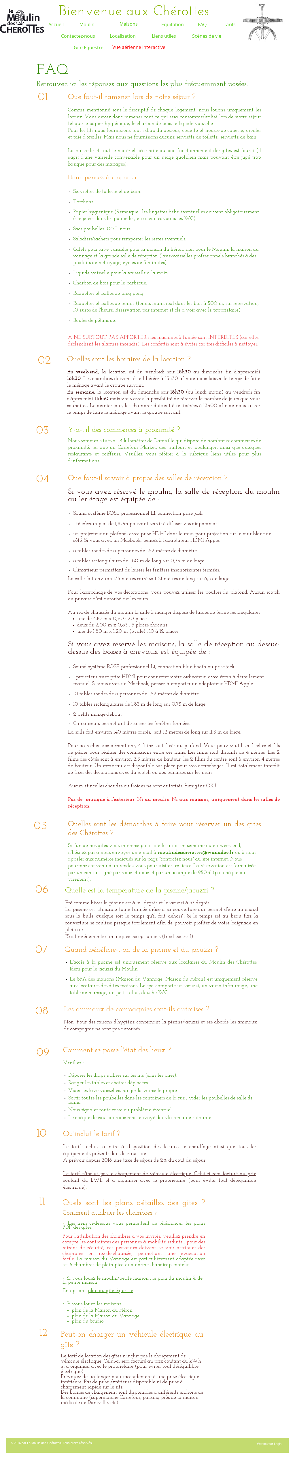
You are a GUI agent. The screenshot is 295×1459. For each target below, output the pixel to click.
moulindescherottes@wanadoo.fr (196, 852)
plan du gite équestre (110, 1290)
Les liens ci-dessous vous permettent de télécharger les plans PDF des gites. (134, 1225)
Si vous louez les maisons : (95, 1304)
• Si (67, 1278)
